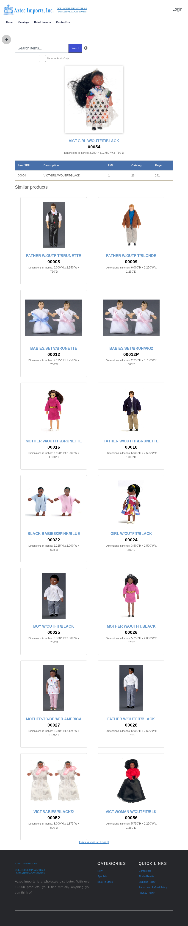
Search (75, 48)
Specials (102, 876)
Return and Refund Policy (153, 887)
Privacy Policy (147, 892)
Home (9, 22)
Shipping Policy (147, 881)
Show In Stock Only (58, 58)
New (99, 870)
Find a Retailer (147, 876)
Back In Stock (105, 881)
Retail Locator (42, 22)
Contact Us (63, 22)
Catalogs (23, 22)
